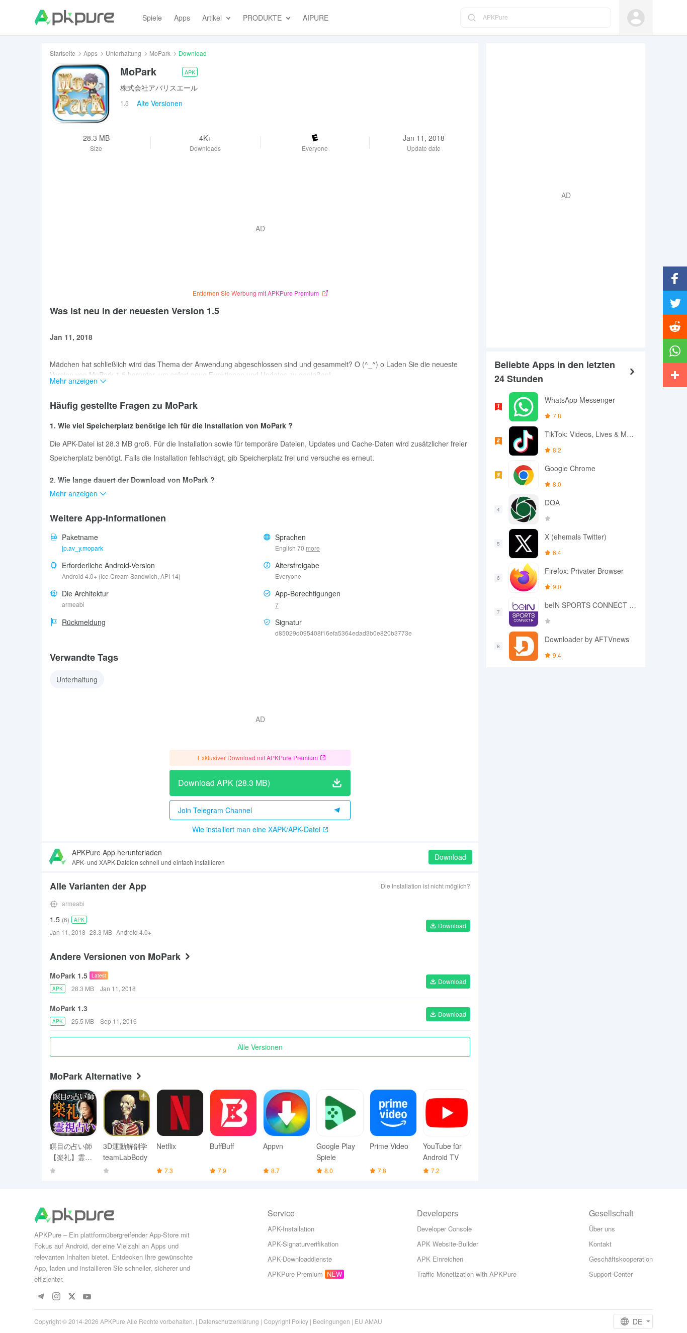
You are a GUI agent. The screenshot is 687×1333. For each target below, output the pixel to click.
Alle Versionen (260, 1047)
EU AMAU (368, 1321)
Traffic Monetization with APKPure (467, 1274)
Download (450, 857)
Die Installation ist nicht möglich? (425, 885)
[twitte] (71, 1297)
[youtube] (87, 1297)
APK (190, 72)
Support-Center (611, 1274)
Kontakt (600, 1244)
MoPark (159, 53)
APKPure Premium (295, 1274)
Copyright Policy (286, 1321)
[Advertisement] (561, 194)
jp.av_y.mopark (82, 548)
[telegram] (40, 1297)
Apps (90, 53)
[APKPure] (74, 18)
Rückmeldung (84, 622)
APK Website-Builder (447, 1244)
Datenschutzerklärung (229, 1321)
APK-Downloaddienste (300, 1259)
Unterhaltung (123, 53)
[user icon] (636, 18)
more (313, 548)
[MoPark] (80, 93)
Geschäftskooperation (621, 1259)
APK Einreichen (440, 1259)
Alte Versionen (160, 103)
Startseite (62, 53)
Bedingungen (331, 1321)
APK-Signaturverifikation (303, 1244)
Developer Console (444, 1228)
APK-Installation (291, 1228)
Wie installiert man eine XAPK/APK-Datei (256, 829)
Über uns (602, 1228)
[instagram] (56, 1297)
